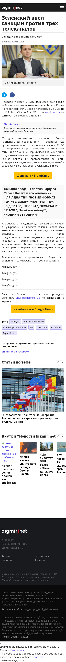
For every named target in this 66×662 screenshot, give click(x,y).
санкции (15, 321)
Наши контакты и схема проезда (20, 592)
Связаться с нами (12, 595)
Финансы (40, 560)
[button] (58, 362)
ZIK (31, 327)
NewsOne (42, 327)
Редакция (48, 592)
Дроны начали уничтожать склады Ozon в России (28, 465)
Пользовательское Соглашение (44, 598)
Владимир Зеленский (14, 327)
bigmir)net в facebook (15, 351)
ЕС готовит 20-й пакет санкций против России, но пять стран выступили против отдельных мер (30, 418)
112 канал (56, 327)
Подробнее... (18, 650)
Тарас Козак (9, 333)
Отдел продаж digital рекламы (41, 609)
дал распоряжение (28, 297)
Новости (7, 560)
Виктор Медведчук (34, 321)
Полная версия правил (15, 636)
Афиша (6, 556)
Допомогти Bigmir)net (33, 175)
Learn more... (40, 657)
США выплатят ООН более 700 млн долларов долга (46, 464)
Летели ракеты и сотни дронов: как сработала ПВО (9, 476)
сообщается (52, 112)
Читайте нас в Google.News (33, 309)
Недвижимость (43, 556)
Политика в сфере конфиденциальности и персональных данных (27, 603)
